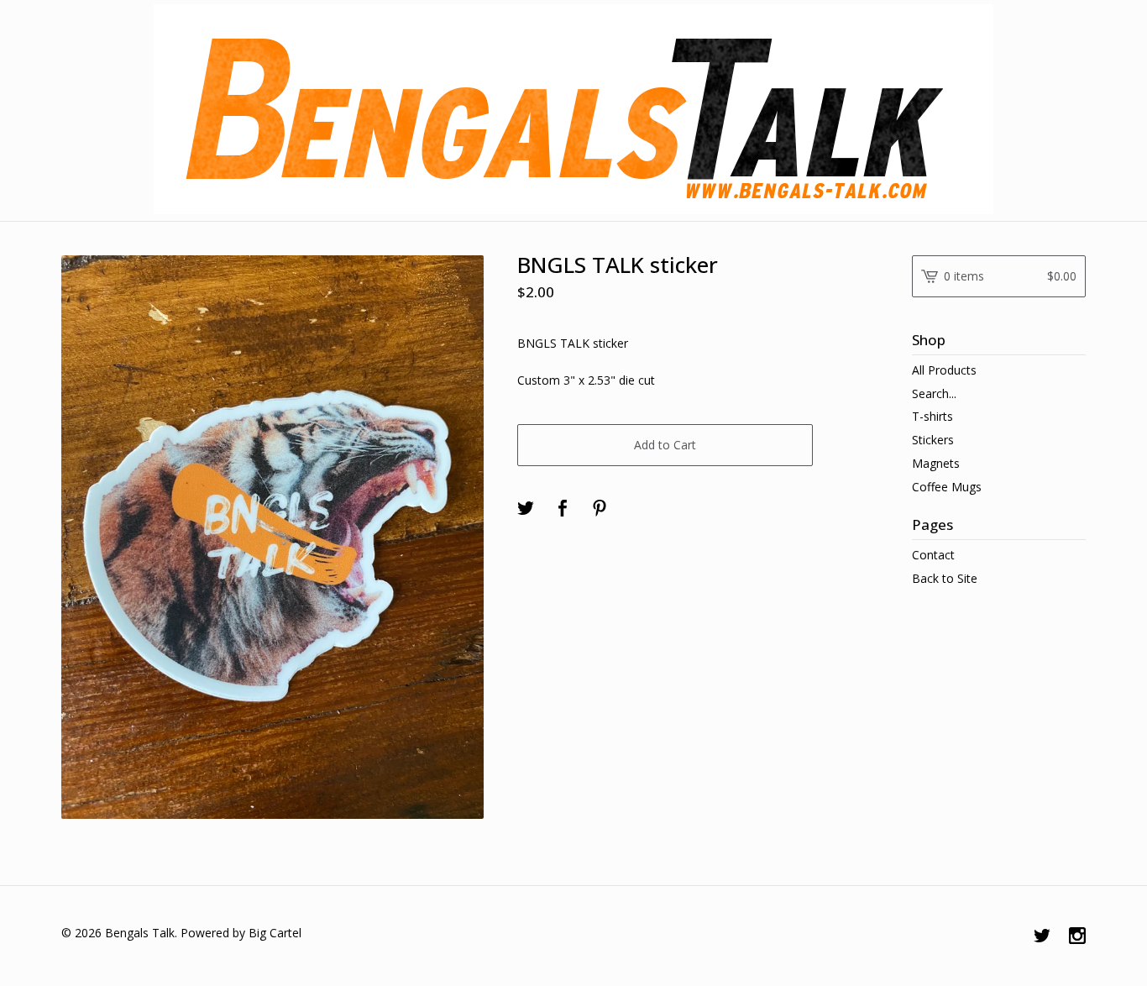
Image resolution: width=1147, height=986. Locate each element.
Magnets (936, 463)
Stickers (933, 440)
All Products (944, 370)
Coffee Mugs (947, 487)
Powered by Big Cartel (241, 933)
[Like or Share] (562, 509)
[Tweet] (525, 509)
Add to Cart (665, 445)
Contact (933, 555)
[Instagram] (1077, 936)
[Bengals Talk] (573, 109)
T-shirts (932, 416)
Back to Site (944, 578)
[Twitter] (1042, 936)
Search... (934, 394)
